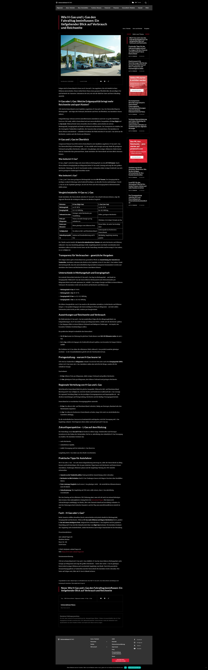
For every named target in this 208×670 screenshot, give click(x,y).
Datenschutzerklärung (134, 667)
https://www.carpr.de (65, 607)
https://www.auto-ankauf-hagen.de (73, 552)
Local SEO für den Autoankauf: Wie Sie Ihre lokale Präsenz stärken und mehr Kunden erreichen (137, 185)
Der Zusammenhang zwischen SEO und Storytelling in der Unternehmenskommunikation (138, 199)
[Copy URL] (108, 81)
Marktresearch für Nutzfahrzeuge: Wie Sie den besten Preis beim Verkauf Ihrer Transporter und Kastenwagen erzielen (138, 64)
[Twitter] (134, 645)
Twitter (139, 645)
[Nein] (206, 667)
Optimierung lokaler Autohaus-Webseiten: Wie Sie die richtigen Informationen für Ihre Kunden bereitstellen (137, 171)
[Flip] (104, 81)
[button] (145, 2)
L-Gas (90, 598)
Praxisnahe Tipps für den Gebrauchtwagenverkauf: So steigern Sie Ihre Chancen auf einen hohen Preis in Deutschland (138, 50)
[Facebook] (134, 639)
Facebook (139, 639)
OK (125, 667)
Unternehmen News (68, 605)
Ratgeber (146, 28)
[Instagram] (134, 642)
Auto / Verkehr (127, 28)
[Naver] (100, 81)
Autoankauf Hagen (97, 500)
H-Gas (86, 598)
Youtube (139, 648)
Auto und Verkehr (137, 28)
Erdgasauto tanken (79, 598)
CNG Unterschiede (69, 598)
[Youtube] (134, 648)
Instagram (139, 642)
